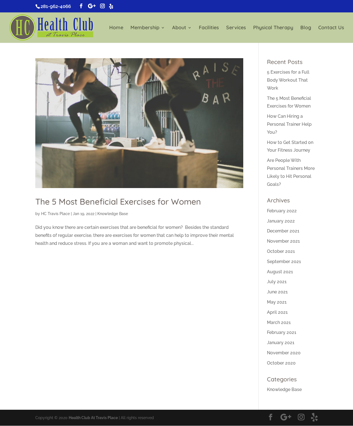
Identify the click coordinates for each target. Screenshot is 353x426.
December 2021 (283, 231)
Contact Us (331, 28)
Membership (144, 28)
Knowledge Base (112, 213)
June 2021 (277, 291)
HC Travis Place (55, 213)
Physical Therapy (273, 28)
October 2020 (281, 363)
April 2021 (277, 312)
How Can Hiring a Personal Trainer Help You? (289, 124)
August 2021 (280, 271)
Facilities (209, 28)
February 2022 (282, 210)
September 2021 (284, 261)
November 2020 (284, 352)
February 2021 (281, 332)
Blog (305, 28)
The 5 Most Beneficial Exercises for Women (118, 201)
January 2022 (281, 221)
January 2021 (280, 342)
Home (116, 28)
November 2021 (283, 241)
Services (236, 28)
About (179, 28)
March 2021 (279, 322)
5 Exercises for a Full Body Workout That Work (288, 80)
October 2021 (281, 251)
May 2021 (277, 302)
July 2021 (277, 281)
